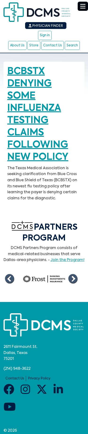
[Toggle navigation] (83, 6)
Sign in (45, 35)
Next (73, 279)
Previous (9, 279)
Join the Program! (67, 260)
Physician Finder (47, 26)
